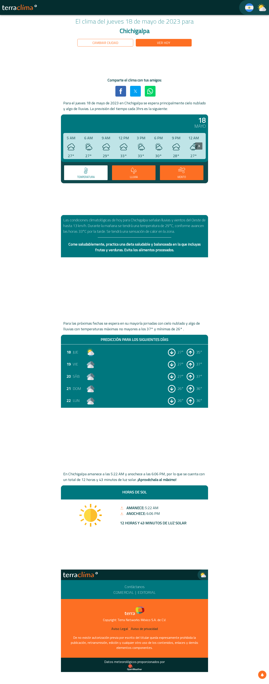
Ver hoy (163, 42)
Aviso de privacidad (144, 628)
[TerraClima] (246, 7)
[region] (134, 62)
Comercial (123, 592)
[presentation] (198, 146)
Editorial (147, 592)
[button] (120, 91)
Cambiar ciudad (105, 42)
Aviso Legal (119, 628)
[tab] (86, 172)
